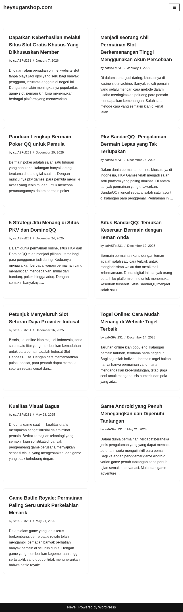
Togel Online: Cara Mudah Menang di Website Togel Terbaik (130, 321)
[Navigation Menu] (174, 7)
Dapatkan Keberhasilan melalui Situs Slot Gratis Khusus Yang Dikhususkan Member (44, 45)
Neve (71, 607)
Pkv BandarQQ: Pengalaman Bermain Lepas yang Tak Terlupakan (133, 144)
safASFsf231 (22, 60)
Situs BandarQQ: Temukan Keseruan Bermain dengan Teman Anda (131, 230)
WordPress (107, 607)
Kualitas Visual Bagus (34, 406)
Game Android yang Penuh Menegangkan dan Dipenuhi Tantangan (132, 413)
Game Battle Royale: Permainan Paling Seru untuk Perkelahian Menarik (45, 505)
